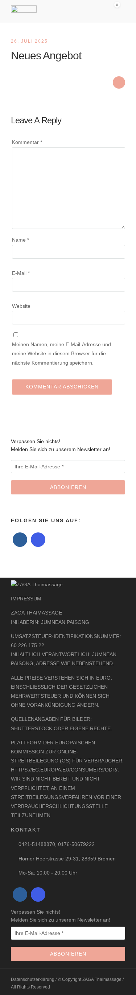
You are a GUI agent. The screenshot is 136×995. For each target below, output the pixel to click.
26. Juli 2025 (29, 41)
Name (20, 240)
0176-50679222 (76, 844)
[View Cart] (114, 10)
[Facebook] (20, 539)
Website (21, 306)
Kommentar (27, 142)
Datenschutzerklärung (33, 979)
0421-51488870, (38, 844)
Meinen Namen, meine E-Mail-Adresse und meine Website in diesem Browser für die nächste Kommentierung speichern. (61, 353)
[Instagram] (38, 539)
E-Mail (21, 273)
